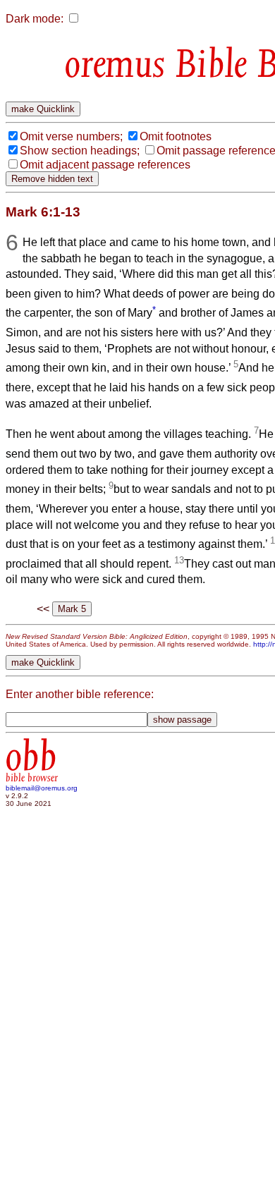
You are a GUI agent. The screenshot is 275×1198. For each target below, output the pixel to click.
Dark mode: (34, 19)
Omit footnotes (176, 136)
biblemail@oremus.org (42, 788)
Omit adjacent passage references (105, 165)
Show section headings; (80, 151)
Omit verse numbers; (71, 136)
